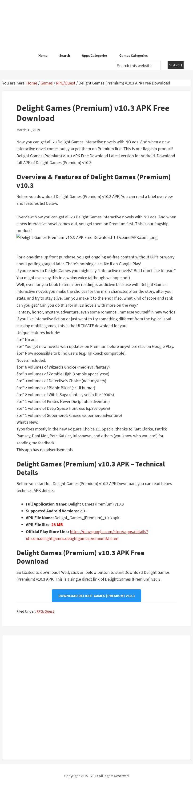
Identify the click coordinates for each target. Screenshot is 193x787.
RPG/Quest (45, 611)
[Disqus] (96, 696)
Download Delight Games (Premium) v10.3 (96, 595)
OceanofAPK (96, 25)
